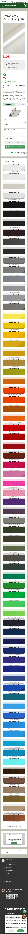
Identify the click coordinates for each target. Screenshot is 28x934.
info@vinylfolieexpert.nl (22, 2)
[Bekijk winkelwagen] (25, 6)
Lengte (5, 124)
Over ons (8, 878)
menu (2, 6)
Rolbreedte (6, 120)
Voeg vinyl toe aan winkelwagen (15, 146)
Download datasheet (11, 81)
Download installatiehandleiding (14, 78)
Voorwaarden (9, 867)
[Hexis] (6, 56)
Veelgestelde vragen (10, 864)
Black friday (8, 881)
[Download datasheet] (4, 81)
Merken (7, 876)
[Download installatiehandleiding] (4, 78)
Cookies (7, 873)
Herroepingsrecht (10, 870)
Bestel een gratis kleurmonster (11, 826)
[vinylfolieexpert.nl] (10, 5)
